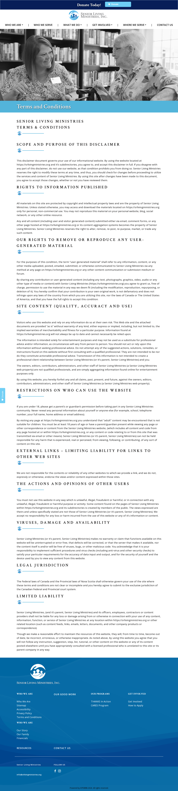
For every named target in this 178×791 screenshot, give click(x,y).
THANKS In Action (101, 701)
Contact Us (165, 25)
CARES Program (99, 705)
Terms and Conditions (29, 717)
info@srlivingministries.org (29, 774)
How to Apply (135, 705)
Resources (24, 748)
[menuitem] (14, 25)
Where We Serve (133, 25)
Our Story (22, 730)
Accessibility (23, 709)
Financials (22, 738)
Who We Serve (43, 25)
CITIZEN (83, 788)
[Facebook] (55, 770)
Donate (2, 394)
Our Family (23, 734)
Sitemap (21, 705)
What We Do (71, 25)
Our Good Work (65, 694)
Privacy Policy (24, 713)
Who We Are (13, 25)
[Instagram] (59, 770)
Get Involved (101, 25)
